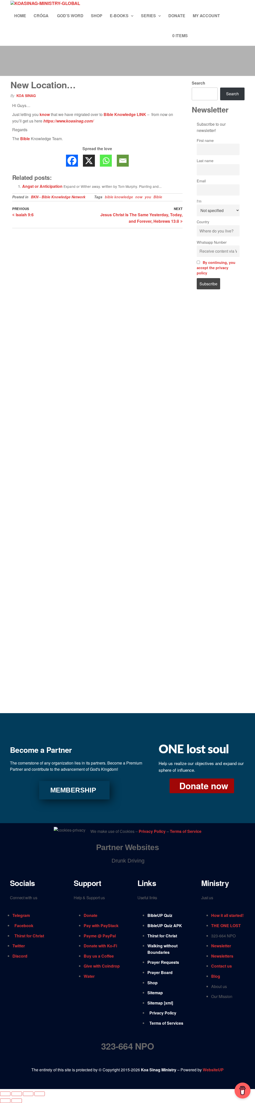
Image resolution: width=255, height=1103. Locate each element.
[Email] (123, 161)
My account (206, 15)
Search (198, 83)
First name (205, 140)
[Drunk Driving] (127, 860)
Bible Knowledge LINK (125, 114)
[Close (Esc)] (39, 1094)
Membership (73, 790)
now (138, 196)
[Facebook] (72, 161)
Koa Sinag (26, 95)
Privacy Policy (153, 831)
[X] (89, 161)
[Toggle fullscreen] (16, 1094)
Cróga (42, 15)
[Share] (28, 1094)
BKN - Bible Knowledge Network (58, 196)
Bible (25, 138)
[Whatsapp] (106, 161)
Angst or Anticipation (42, 186)
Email (201, 180)
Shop (96, 15)
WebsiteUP (213, 1070)
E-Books (119, 15)
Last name (205, 160)
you (148, 196)
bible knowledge (119, 196)
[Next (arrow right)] (16, 1101)
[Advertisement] (218, 378)
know (45, 114)
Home (20, 15)
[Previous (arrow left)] (5, 1101)
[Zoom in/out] (5, 1094)
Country (203, 221)
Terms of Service (185, 831)
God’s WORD (70, 15)
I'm (199, 201)
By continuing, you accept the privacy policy (216, 267)
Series (148, 15)
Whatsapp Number (212, 242)
